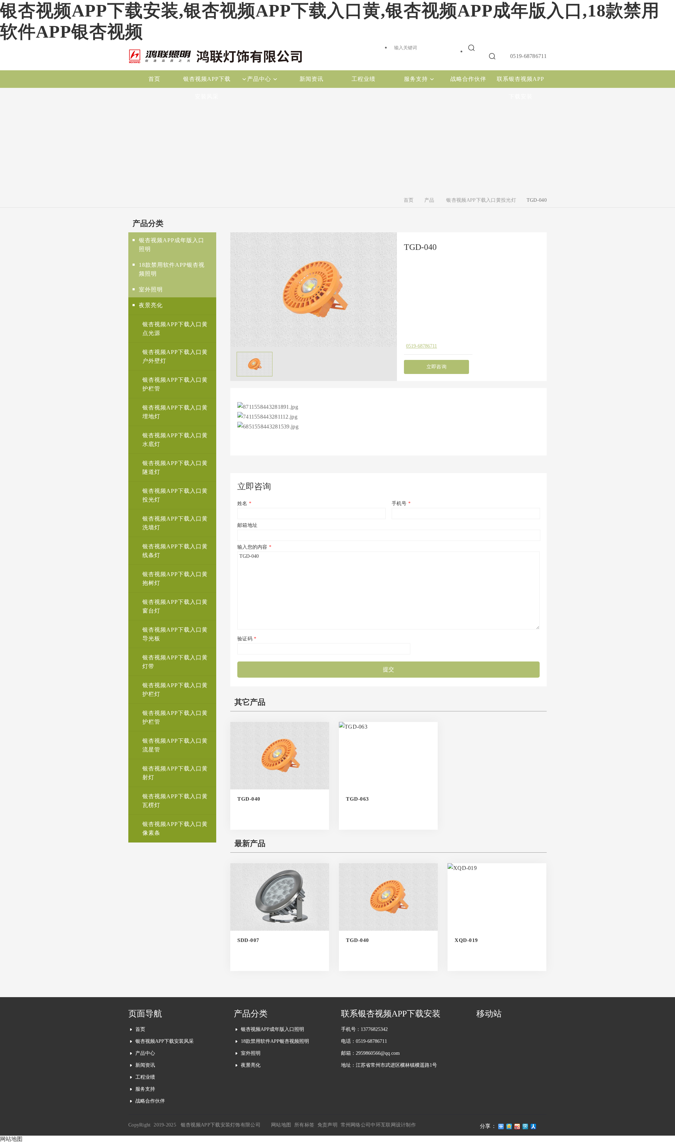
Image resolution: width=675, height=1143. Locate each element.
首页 (409, 200)
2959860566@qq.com (378, 1053)
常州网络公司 (356, 1125)
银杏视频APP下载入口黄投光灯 (481, 200)
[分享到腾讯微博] (525, 1126)
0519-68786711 (421, 346)
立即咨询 (436, 366)
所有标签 (304, 1125)
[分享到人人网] (533, 1126)
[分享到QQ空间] (509, 1126)
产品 (429, 200)
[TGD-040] (313, 345)
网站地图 (281, 1125)
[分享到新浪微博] (517, 1126)
